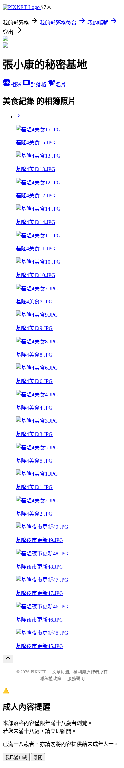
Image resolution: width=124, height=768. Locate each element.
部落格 (39, 84)
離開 (38, 757)
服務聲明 (76, 678)
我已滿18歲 (16, 757)
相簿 (16, 84)
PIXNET (38, 671)
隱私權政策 (50, 678)
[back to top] (8, 659)
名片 (61, 84)
